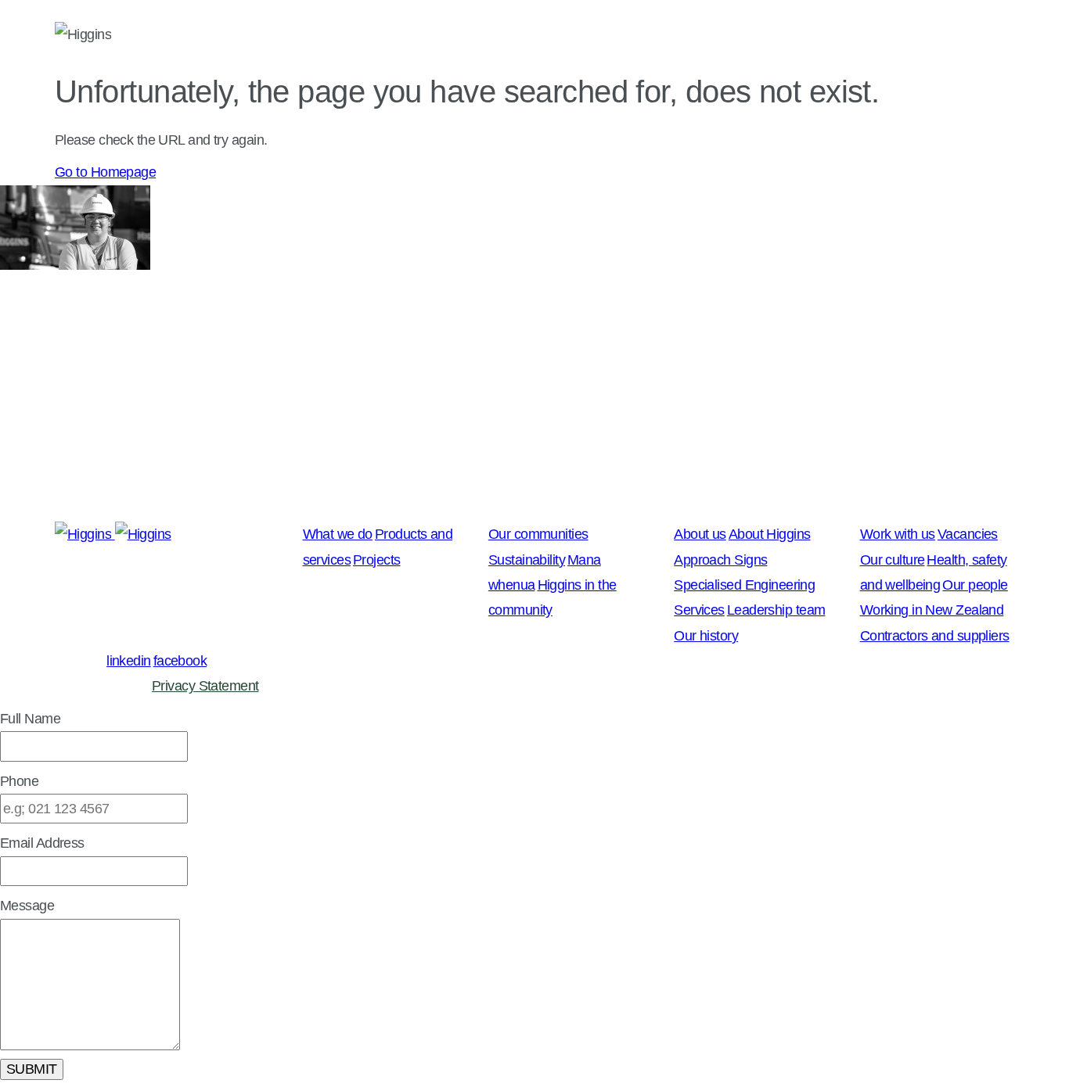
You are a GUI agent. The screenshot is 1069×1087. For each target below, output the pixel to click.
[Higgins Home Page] (83, 35)
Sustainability (526, 560)
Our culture (892, 560)
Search (994, 36)
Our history (706, 636)
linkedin (128, 661)
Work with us (963, 36)
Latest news (298, 36)
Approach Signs (720, 560)
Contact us (829, 36)
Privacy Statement (205, 686)
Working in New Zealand (932, 610)
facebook (180, 661)
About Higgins (770, 534)
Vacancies (968, 534)
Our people (974, 585)
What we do (428, 36)
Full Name (30, 718)
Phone (19, 781)
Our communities (575, 36)
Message (27, 905)
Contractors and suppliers (935, 636)
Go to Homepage (105, 172)
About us (713, 36)
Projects (377, 560)
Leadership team (776, 610)
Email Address (42, 843)
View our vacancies (56, 502)
